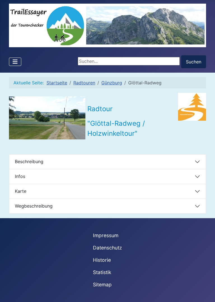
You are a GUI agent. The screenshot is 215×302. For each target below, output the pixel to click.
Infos (20, 176)
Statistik (102, 272)
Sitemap (102, 284)
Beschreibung (29, 161)
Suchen (193, 62)
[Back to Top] (205, 292)
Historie (102, 260)
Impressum (105, 235)
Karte (20, 191)
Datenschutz (107, 248)
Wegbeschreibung (34, 206)
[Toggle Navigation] (15, 62)
